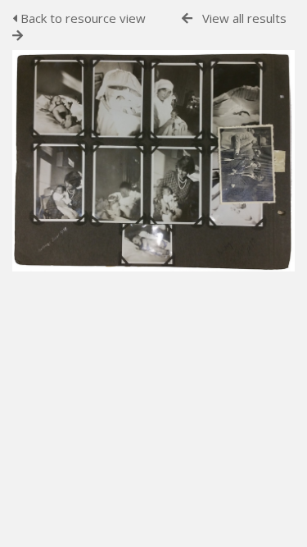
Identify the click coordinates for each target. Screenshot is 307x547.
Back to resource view (81, 18)
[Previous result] (187, 18)
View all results (244, 18)
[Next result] (17, 36)
